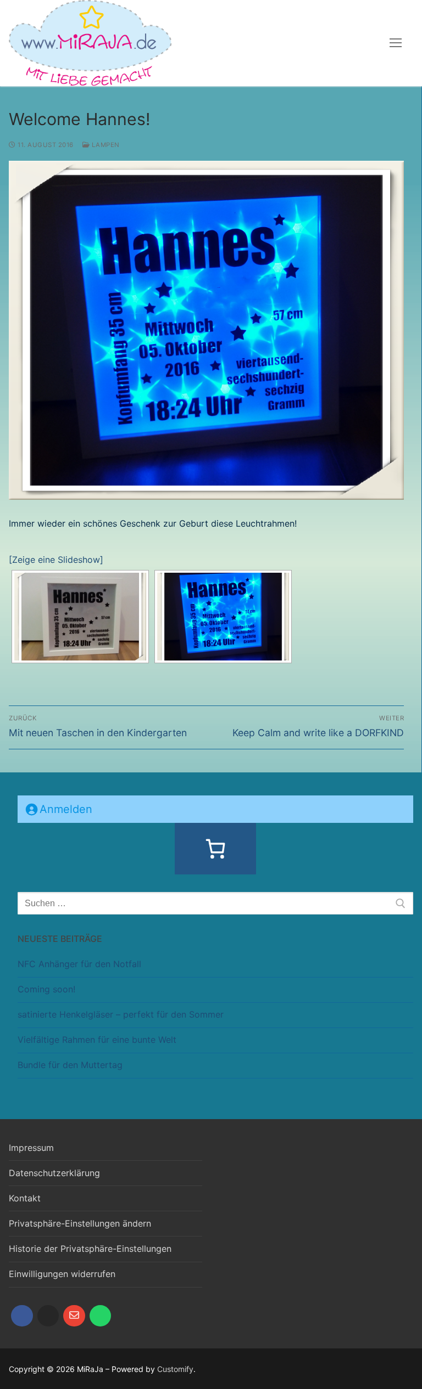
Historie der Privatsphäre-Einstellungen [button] (90, 1248)
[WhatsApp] (101, 1316)
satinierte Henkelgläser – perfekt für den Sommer (121, 1014)
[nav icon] (395, 43)
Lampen (105, 145)
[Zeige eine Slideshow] (56, 559)
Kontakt (25, 1198)
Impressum (31, 1147)
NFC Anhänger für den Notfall (79, 963)
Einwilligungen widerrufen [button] (62, 1273)
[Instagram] (48, 1316)
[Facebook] (22, 1316)
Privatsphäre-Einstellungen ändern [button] (80, 1223)
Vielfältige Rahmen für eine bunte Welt (97, 1039)
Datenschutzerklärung (54, 1172)
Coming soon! (46, 989)
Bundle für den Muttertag (70, 1064)
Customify (175, 1369)
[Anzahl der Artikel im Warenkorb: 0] (215, 848)
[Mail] (74, 1316)
